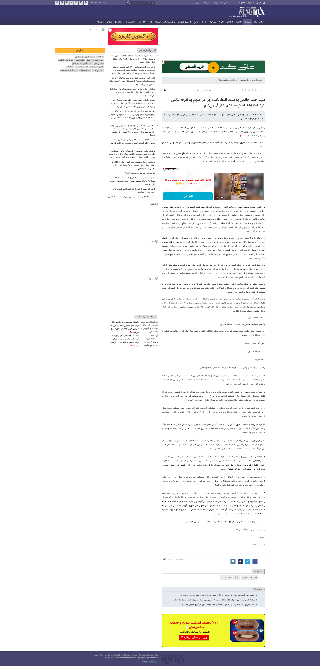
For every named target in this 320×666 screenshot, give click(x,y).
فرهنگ (230, 22)
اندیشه (157, 22)
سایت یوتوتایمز (84, 70)
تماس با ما (224, 2)
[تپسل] (163, 62)
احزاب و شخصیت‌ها (227, 80)
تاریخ (196, 22)
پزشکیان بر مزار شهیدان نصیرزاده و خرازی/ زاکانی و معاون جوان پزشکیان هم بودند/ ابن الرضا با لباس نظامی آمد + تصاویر (133, 165)
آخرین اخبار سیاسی (147, 50)
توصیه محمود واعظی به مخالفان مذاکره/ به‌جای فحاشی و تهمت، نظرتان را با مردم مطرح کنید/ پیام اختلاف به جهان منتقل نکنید (131, 59)
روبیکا (57, 3)
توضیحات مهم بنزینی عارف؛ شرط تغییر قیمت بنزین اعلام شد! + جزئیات (133, 190)
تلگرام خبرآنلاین (81, 3)
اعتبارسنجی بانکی (96, 67)
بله (62, 3)
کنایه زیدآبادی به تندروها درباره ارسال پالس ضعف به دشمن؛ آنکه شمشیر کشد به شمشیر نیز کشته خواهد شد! (132, 143)
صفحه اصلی (259, 22)
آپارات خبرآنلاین (67, 3)
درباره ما (215, 2)
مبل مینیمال (79, 60)
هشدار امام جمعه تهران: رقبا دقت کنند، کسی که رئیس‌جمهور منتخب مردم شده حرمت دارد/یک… (214, 600)
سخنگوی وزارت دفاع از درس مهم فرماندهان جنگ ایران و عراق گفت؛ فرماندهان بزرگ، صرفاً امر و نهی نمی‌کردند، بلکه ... (132, 92)
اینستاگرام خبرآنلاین (76, 3)
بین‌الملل (212, 22)
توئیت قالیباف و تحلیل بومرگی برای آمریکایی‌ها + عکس (131, 197)
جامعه (221, 22)
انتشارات (118, 22)
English (242, 2)
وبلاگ (109, 22)
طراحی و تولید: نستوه (144, 661)
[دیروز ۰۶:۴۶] (149, 327)
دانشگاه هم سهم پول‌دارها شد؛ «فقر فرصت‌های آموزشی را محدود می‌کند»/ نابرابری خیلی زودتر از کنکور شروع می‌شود (124, 327)
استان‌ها (100, 22)
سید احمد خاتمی (249, 577)
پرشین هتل (99, 63)
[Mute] (222, 198)
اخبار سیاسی (245, 80)
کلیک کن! (188, 196)
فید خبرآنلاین (86, 3)
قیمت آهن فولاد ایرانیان (82, 63)
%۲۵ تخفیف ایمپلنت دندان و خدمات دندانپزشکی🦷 (194, 625)
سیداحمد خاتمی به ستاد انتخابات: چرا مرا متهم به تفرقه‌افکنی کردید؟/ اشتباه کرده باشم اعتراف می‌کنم (218, 103)
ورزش (203, 22)
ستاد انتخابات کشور (230, 577)
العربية (251, 2)
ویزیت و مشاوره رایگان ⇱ (194, 637)
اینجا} (242, 136)
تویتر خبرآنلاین (72, 3)
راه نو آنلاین (90, 57)
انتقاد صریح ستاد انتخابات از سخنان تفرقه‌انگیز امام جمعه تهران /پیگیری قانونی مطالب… (218, 604)
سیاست (247, 22)
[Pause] (217, 198)
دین (150, 22)
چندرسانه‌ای (130, 22)
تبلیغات (206, 2)
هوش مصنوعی (169, 22)
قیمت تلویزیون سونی (95, 60)
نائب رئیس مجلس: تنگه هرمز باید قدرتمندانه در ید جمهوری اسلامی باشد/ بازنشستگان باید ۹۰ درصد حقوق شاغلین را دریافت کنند (132, 81)
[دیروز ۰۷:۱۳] (149, 340)
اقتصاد (239, 22)
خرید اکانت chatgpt (69, 70)
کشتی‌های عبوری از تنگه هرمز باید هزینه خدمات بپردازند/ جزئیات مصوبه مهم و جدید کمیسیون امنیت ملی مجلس (132, 181)
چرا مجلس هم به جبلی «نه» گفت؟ (140, 173)
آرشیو (198, 2)
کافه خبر (142, 22)
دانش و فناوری (184, 22)
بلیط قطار (70, 67)
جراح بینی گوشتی (65, 60)
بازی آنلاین (79, 57)
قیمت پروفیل (98, 70)
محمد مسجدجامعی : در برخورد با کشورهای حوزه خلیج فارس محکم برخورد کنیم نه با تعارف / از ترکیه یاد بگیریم (124, 341)
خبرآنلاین (246, 12)
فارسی (258, 2)
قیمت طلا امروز (81, 67)
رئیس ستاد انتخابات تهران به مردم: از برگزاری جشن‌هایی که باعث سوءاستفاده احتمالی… (217, 595)
